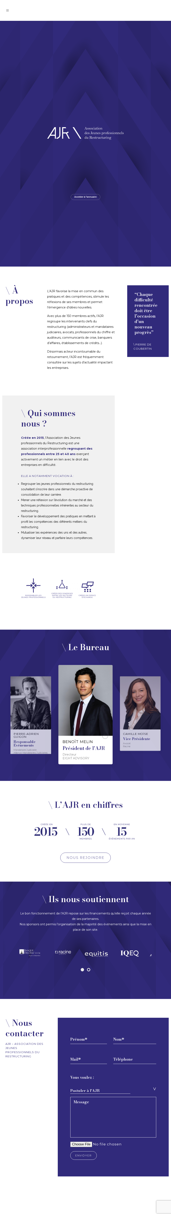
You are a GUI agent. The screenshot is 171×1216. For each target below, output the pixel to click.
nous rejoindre (85, 858)
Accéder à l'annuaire (85, 197)
